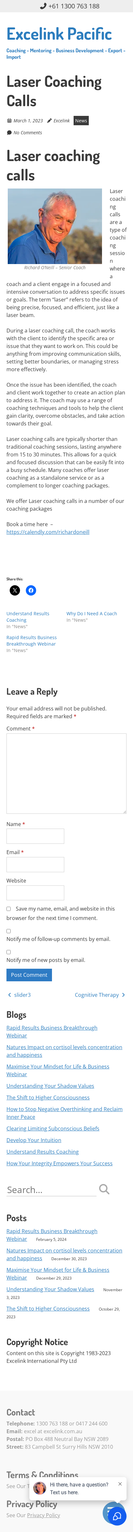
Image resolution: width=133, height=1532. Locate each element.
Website (16, 880)
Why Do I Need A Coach (91, 613)
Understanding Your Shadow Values (50, 1085)
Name (15, 824)
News (81, 120)
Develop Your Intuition (33, 1140)
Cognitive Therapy (97, 994)
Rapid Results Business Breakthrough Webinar (31, 640)
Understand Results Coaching (42, 1151)
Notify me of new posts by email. (45, 960)
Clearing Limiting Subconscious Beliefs (52, 1128)
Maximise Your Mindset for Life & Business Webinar (57, 1070)
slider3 (22, 994)
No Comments (28, 132)
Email (15, 852)
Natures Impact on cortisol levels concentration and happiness (64, 1051)
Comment (20, 728)
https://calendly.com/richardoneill (47, 532)
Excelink (62, 120)
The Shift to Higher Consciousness (48, 1097)
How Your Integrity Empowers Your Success (59, 1163)
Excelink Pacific (66, 41)
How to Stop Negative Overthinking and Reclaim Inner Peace (64, 1113)
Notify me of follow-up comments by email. (58, 939)
